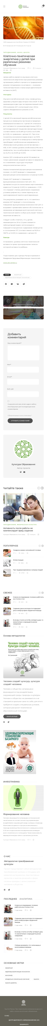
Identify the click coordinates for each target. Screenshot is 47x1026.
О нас (7, 1015)
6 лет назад (21, 534)
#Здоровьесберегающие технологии (17, 277)
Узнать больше (12, 716)
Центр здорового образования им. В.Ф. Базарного (24, 1020)
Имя (9, 364)
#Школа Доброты (11, 983)
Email (9, 377)
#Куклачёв (8, 975)
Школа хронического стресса (23, 318)
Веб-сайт (10, 389)
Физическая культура (27, 524)
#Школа (36, 979)
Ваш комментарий (14, 343)
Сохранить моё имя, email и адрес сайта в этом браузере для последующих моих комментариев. (22, 406)
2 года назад (18, 910)
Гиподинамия (9, 52)
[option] (23, 513)
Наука (20, 52)
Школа (27, 52)
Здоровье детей (20, 296)
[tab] (10, 899)
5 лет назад (21, 68)
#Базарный (17, 274)
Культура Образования (10, 68)
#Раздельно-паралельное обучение (17, 979)
